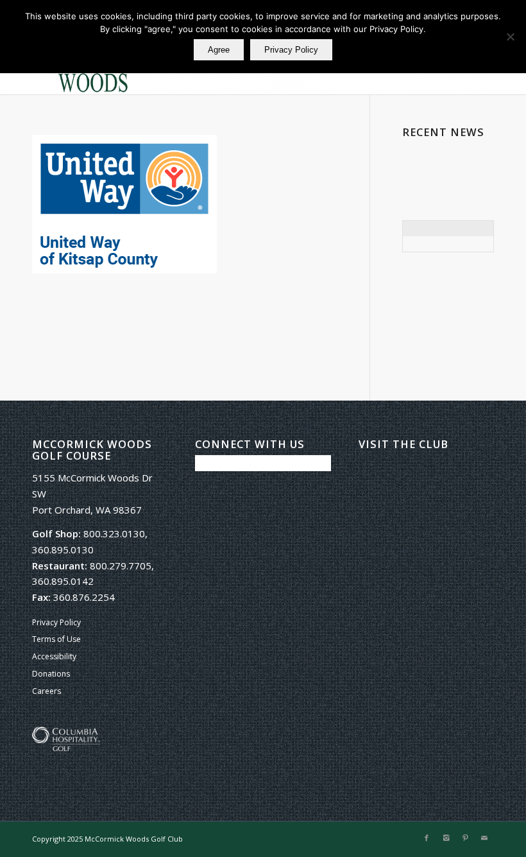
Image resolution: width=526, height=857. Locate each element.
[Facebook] (426, 837)
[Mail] (484, 837)
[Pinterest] (465, 837)
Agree (219, 50)
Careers (46, 691)
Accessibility (54, 656)
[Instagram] (445, 837)
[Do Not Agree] (510, 36)
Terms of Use (56, 639)
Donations (51, 673)
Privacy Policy (56, 622)
